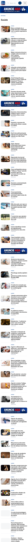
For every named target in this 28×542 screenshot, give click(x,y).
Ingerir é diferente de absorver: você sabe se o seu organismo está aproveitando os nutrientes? (19, 350)
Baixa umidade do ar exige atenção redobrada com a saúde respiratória (19, 29)
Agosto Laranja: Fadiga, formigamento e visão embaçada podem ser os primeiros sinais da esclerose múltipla (19, 386)
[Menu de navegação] (25, 3)
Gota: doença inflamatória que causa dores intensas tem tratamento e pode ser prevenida (18, 147)
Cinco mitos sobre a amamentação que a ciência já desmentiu (17, 503)
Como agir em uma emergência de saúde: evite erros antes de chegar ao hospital (18, 433)
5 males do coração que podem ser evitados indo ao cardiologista (19, 286)
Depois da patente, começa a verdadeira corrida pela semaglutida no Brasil (19, 421)
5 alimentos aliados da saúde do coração (18, 493)
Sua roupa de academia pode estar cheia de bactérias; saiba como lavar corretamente (18, 456)
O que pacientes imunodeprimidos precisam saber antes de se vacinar (18, 194)
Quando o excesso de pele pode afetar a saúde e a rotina (18, 124)
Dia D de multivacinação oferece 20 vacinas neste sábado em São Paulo (19, 134)
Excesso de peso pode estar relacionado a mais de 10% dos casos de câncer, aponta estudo (18, 94)
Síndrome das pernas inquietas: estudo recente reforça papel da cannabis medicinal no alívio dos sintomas (19, 262)
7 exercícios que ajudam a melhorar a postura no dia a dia (18, 217)
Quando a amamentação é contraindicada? (18, 183)
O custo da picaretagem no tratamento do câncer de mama (18, 513)
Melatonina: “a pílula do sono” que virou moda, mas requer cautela (18, 322)
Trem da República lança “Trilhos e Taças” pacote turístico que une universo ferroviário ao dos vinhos (18, 172)
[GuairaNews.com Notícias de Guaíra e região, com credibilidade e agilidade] (3, 3)
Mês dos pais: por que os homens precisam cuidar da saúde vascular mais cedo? (19, 206)
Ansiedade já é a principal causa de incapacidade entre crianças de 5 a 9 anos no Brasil (19, 400)
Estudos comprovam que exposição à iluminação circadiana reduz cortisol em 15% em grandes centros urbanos (19, 468)
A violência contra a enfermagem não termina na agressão (19, 312)
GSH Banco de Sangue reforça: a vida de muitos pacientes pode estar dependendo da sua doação (19, 41)
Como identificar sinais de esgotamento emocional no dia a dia (18, 228)
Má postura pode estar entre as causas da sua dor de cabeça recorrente (19, 444)
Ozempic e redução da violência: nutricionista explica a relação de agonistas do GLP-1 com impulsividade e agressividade (18, 335)
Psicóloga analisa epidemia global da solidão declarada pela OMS (19, 275)
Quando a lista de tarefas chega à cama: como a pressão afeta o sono (19, 113)
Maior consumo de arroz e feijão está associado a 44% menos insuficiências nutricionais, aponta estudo (18, 56)
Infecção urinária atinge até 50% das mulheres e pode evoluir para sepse (18, 69)
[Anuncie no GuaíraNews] (14, 9)
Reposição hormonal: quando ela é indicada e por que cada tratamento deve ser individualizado (18, 159)
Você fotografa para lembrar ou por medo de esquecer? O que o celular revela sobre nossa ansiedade (18, 81)
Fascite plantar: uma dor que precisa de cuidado (18, 374)
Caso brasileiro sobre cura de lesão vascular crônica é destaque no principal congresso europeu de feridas (18, 240)
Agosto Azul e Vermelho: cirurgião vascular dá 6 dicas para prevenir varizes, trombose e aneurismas (19, 482)
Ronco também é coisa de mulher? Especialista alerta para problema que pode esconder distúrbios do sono (19, 363)
